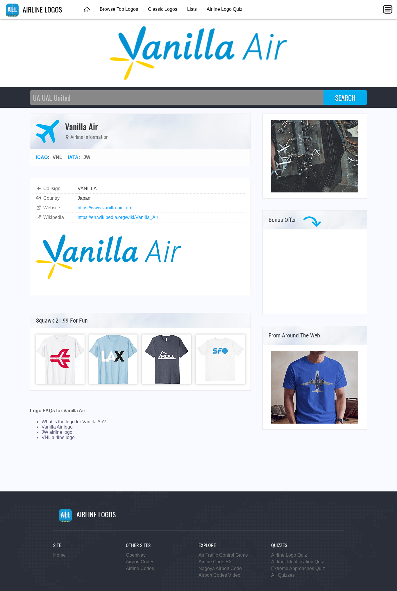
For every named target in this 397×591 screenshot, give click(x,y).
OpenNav (136, 555)
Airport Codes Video (219, 575)
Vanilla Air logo (57, 426)
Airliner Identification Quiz (297, 561)
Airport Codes (140, 561)
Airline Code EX (215, 561)
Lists (192, 9)
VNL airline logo (58, 437)
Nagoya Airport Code (220, 568)
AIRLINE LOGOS (41, 9)
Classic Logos (162, 9)
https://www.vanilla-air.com (105, 207)
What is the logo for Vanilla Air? (74, 421)
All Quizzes (283, 575)
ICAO (42, 157)
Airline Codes (140, 568)
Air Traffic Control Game (223, 555)
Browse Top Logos (119, 9)
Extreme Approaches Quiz (298, 568)
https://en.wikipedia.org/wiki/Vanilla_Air (118, 217)
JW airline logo (57, 432)
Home (59, 555)
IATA (73, 157)
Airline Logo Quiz (224, 9)
